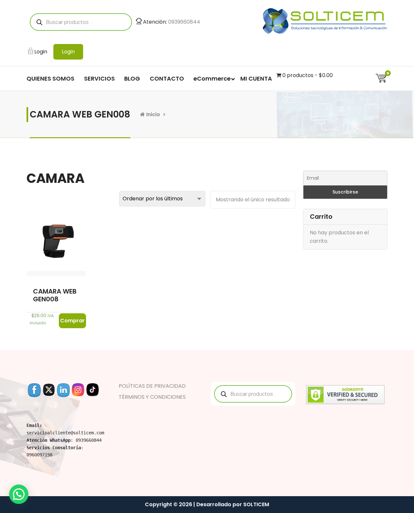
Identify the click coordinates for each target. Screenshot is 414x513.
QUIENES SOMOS (50, 78)
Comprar (72, 320)
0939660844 (184, 22)
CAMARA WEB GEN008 (55, 295)
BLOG (132, 78)
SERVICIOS (99, 78)
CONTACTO (167, 78)
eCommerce (212, 78)
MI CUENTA (256, 78)
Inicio (152, 114)
